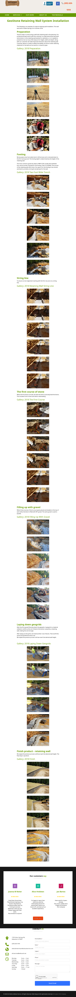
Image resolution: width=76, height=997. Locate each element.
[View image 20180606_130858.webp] (38, 199)
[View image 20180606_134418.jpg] (38, 330)
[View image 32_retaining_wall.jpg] (38, 126)
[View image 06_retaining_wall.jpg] (38, 769)
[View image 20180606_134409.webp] (38, 313)
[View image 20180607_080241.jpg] (38, 653)
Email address (39, 938)
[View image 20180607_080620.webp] (38, 704)
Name (37, 945)
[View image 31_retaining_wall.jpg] (38, 92)
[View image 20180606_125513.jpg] (38, 443)
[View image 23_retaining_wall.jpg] (38, 594)
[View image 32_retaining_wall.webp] (38, 143)
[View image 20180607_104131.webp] (38, 738)
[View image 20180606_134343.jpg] (38, 216)
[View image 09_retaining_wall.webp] (38, 854)
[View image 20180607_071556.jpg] (38, 527)
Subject (37, 951)
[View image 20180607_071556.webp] (38, 544)
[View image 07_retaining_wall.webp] (38, 820)
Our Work (30, 15)
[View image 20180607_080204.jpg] (38, 58)
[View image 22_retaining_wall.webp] (38, 577)
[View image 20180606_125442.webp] (38, 426)
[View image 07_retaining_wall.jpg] (38, 803)
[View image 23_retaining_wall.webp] (38, 611)
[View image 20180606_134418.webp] (38, 347)
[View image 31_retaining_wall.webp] (38, 109)
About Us (43, 15)
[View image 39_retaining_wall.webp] (38, 267)
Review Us (9, 18)
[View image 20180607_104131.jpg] (38, 721)
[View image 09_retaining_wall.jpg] (38, 837)
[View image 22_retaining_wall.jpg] (38, 560)
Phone (37, 957)
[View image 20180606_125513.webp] (38, 460)
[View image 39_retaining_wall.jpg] (38, 250)
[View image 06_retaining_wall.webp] (38, 786)
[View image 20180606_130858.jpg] (38, 182)
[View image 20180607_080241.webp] (38, 670)
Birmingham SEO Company (59, 994)
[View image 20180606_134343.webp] (38, 233)
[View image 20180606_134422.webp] (38, 380)
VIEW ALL (38, 918)
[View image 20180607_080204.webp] (38, 75)
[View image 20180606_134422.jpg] (38, 363)
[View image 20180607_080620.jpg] (38, 687)
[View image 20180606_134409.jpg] (38, 296)
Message (37, 963)
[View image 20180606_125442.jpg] (38, 409)
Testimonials (57, 15)
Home (7, 15)
